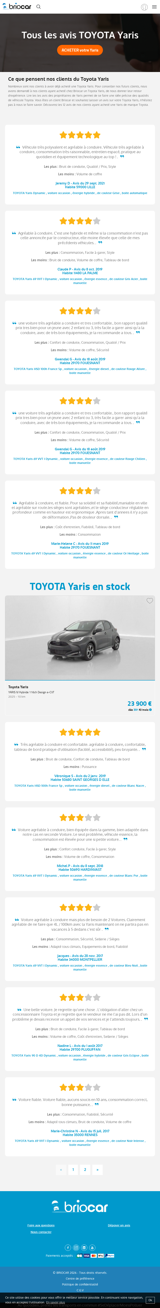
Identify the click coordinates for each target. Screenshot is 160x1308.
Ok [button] (150, 1300)
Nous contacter (41, 1232)
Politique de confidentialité (80, 1284)
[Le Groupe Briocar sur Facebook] (68, 1248)
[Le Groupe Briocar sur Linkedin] (84, 1248)
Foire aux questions (41, 1225)
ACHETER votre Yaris (80, 50)
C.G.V (80, 1290)
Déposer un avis (119, 1225)
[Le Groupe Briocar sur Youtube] (92, 1248)
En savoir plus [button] (55, 1302)
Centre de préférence (80, 1278)
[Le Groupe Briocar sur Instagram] (76, 1248)
